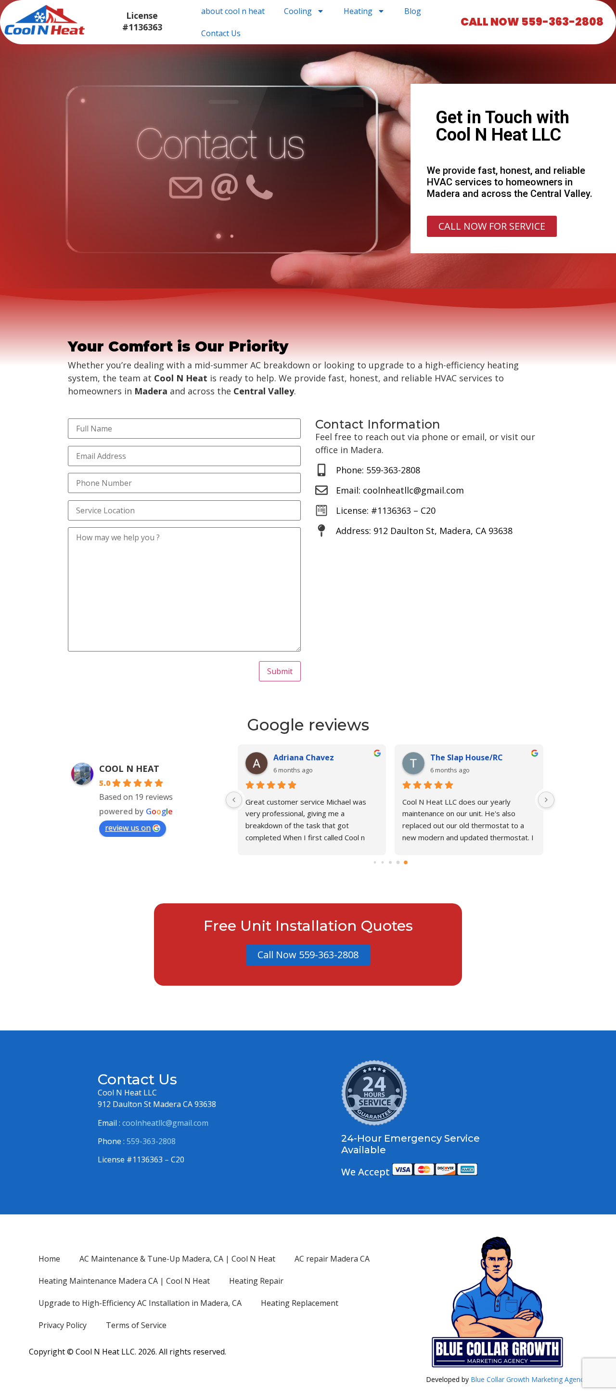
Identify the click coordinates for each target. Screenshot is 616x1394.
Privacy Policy (62, 1325)
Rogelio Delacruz (305, 757)
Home (49, 1258)
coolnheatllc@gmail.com (165, 1123)
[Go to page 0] (375, 862)
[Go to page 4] (405, 862)
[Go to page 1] (382, 862)
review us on (128, 827)
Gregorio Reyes (459, 757)
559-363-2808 (151, 1141)
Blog (412, 11)
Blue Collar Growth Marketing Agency (529, 1379)
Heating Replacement (299, 1303)
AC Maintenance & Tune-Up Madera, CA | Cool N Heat (177, 1258)
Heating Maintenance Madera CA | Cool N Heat (124, 1281)
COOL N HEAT (129, 768)
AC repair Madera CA (332, 1258)
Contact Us (221, 33)
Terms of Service (136, 1325)
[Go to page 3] (398, 862)
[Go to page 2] (390, 862)
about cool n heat (233, 11)
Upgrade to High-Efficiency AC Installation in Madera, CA (140, 1303)
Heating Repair (256, 1281)
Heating (358, 11)
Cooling (298, 11)
